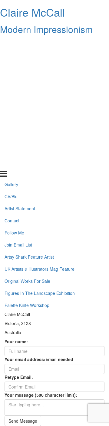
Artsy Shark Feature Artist (29, 116)
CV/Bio (11, 55)
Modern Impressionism (46, 29)
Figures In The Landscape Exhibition (40, 152)
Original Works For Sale (27, 140)
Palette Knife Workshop (27, 164)
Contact (12, 79)
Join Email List (18, 104)
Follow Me (14, 92)
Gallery (11, 43)
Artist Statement (20, 67)
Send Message (22, 421)
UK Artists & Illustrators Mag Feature (39, 127)
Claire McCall (32, 12)
